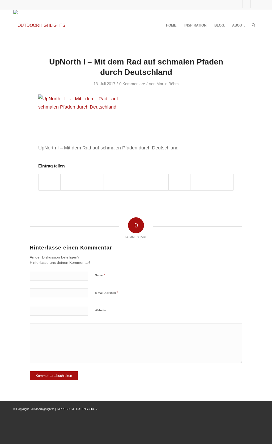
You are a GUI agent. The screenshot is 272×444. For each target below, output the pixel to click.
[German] (229, 3)
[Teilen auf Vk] (179, 182)
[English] (223, 3)
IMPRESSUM (65, 409)
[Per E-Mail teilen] (222, 182)
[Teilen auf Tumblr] (158, 182)
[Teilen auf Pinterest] (114, 182)
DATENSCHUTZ (87, 409)
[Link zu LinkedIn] (255, 4)
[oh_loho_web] (39, 25)
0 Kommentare (132, 84)
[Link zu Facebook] (239, 4)
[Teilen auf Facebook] (49, 182)
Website (100, 310)
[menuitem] (172, 25)
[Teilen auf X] (71, 182)
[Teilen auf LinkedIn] (136, 182)
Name (100, 275)
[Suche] (253, 25)
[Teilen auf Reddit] (201, 182)
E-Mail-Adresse (106, 293)
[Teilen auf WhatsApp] (93, 182)
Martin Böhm (167, 84)
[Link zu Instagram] (246, 4)
